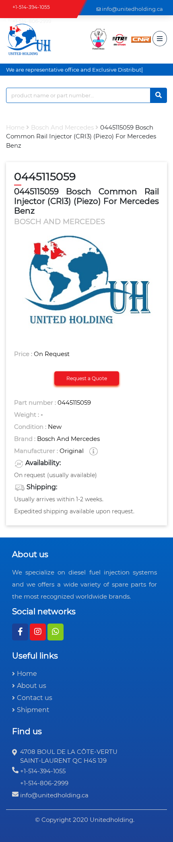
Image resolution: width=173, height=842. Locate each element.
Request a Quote (86, 378)
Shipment (33, 710)
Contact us (34, 698)
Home (15, 127)
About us (31, 686)
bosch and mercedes (62, 127)
